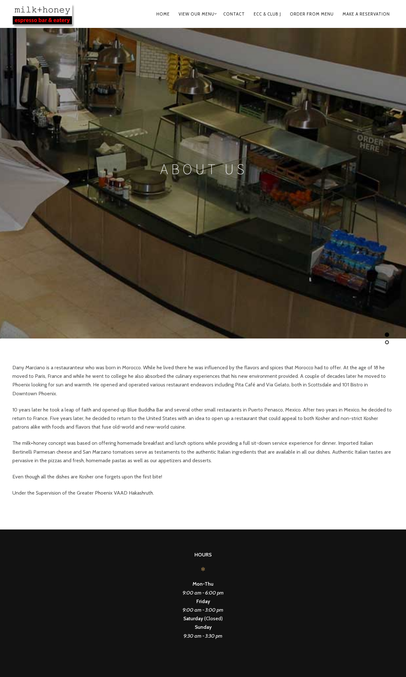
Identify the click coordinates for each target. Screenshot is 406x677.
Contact (234, 13)
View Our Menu (196, 13)
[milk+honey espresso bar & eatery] (51, 14)
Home (163, 13)
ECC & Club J (267, 13)
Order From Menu (312, 13)
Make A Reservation (366, 13)
